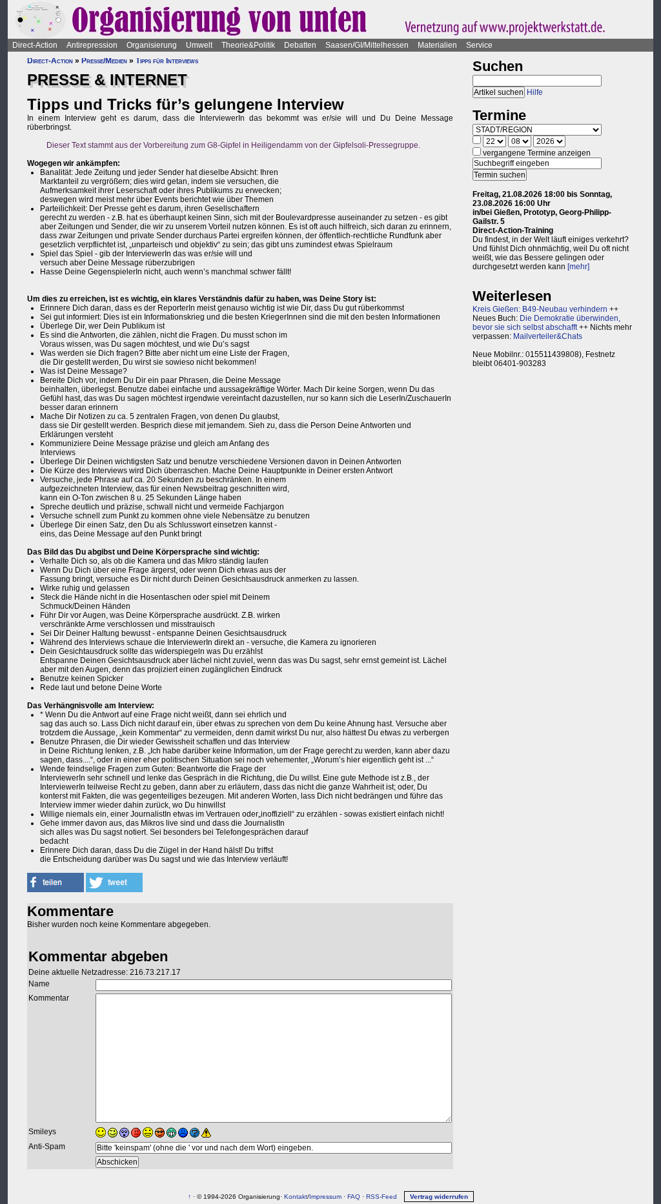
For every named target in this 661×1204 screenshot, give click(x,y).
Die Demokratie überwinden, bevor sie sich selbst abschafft (546, 323)
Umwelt (199, 45)
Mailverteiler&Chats (547, 336)
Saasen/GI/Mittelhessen (367, 45)
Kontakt (295, 1196)
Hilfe (535, 92)
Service (479, 45)
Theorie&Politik (248, 45)
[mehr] (578, 266)
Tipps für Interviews (167, 60)
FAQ (353, 1196)
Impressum (325, 1196)
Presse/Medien (104, 60)
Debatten (300, 45)
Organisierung (152, 45)
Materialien (437, 45)
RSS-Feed (381, 1196)
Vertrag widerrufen (439, 1196)
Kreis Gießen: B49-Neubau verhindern (540, 309)
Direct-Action (34, 45)
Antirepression (91, 45)
